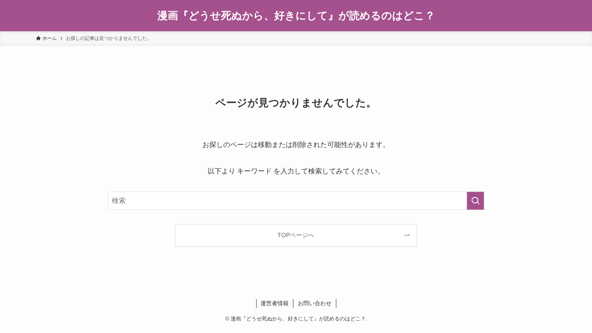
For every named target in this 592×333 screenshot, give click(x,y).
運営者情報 (274, 303)
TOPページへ (295, 235)
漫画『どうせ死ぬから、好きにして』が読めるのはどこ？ (296, 15)
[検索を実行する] (475, 201)
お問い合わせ (315, 303)
